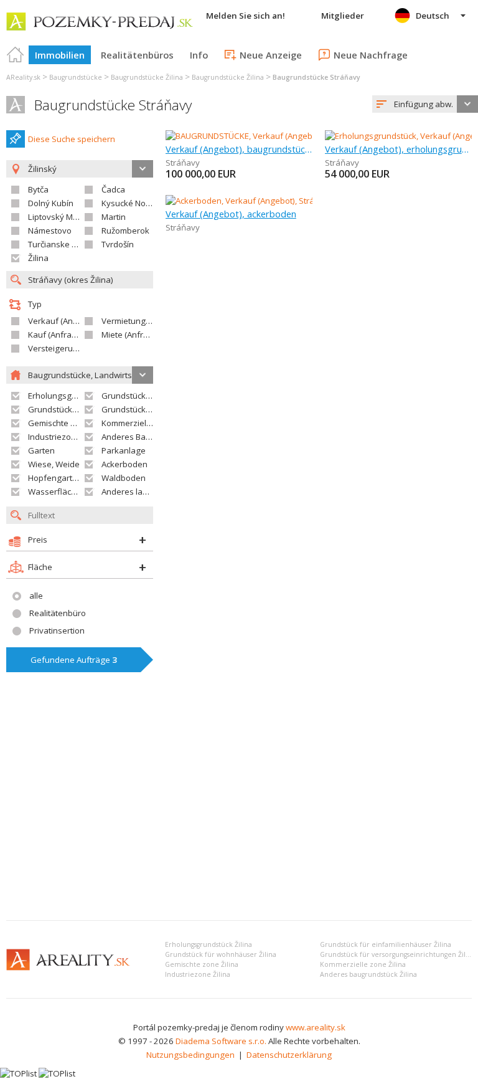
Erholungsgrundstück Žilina (208, 944)
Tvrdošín (117, 244)
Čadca (113, 189)
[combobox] (425, 104)
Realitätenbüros (137, 55)
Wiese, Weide (54, 464)
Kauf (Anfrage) (56, 334)
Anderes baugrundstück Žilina (368, 974)
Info (199, 55)
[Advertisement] (239, 817)
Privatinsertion (57, 630)
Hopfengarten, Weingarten (79, 477)
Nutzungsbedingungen (190, 1054)
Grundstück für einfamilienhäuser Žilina (385, 944)
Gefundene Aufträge (73, 659)
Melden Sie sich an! (245, 15)
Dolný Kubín (50, 203)
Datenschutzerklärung (289, 1054)
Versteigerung (55, 348)
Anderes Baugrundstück (147, 436)
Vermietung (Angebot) (143, 320)
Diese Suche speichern (71, 139)
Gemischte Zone (59, 423)
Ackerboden (124, 464)
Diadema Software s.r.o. (221, 1041)
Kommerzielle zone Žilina (363, 964)
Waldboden (123, 477)
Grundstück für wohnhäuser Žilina (220, 954)
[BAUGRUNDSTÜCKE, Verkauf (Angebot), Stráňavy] (258, 135)
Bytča (38, 189)
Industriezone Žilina (197, 974)
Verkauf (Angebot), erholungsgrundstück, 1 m (398, 149)
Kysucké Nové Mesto (140, 203)
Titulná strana (15, 54)
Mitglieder (342, 15)
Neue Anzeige (271, 55)
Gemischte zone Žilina (201, 964)
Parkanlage (123, 450)
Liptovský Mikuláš (61, 216)
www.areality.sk (315, 1027)
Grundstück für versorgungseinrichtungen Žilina (398, 954)
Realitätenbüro (57, 613)
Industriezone (54, 436)
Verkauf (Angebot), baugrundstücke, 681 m (239, 149)
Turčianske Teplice (63, 244)
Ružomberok (125, 230)
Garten (41, 450)
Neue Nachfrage (371, 55)
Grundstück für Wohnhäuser (82, 409)
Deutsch (432, 15)
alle (36, 595)
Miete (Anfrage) (131, 334)
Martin (113, 216)
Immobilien (60, 55)
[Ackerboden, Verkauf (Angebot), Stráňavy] (244, 200)
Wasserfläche (54, 491)
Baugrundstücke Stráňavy (113, 105)
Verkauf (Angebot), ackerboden (231, 213)
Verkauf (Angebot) (63, 320)
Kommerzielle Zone (138, 423)
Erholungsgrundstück (69, 395)
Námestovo (50, 230)
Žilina (38, 258)
